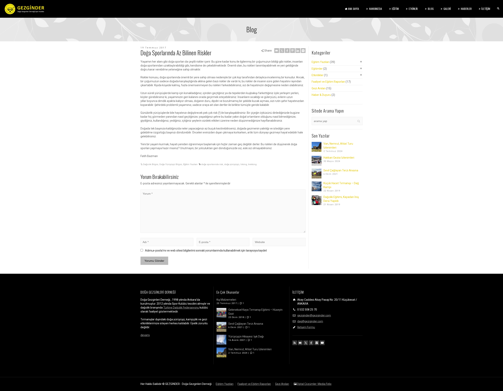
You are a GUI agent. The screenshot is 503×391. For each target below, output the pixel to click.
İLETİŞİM (485, 8)
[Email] (276, 50)
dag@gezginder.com (310, 321)
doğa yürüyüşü (231, 164)
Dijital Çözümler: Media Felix (314, 383)
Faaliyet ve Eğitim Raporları (328, 81)
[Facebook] (287, 50)
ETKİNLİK (413, 8)
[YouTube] (322, 342)
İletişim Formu (306, 327)
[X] (282, 50)
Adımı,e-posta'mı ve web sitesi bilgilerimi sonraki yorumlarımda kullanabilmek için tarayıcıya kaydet (206, 250)
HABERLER (466, 8)
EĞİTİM (395, 8)
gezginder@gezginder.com (314, 315)
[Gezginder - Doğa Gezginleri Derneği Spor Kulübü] (24, 8)
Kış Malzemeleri (226, 299)
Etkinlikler (317, 75)
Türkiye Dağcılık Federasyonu (181, 307)
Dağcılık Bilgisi (150, 164)
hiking (243, 164)
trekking (252, 164)
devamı (145, 335)
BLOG (431, 8)
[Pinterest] (292, 50)
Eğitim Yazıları (190, 164)
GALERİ (447, 8)
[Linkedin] (298, 50)
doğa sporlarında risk (212, 164)
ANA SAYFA (353, 8)
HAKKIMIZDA (375, 8)
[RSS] (294, 342)
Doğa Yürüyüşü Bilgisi (170, 164)
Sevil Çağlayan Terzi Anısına (340, 170)
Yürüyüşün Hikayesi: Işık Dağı (246, 336)
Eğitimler (317, 68)
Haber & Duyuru (321, 94)
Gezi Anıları (319, 88)
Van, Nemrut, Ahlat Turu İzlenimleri (250, 349)
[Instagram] (316, 342)
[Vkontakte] (303, 50)
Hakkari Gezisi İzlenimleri (338, 157)
